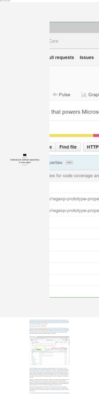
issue (34, 390)
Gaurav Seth (25, 164)
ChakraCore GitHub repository (55, 322)
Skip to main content (5, 0)
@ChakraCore (47, 389)
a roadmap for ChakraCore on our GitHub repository (46, 368)
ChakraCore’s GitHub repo (56, 389)
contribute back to (66, 329)
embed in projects (51, 329)
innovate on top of (58, 329)
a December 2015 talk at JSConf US (36, 319)
